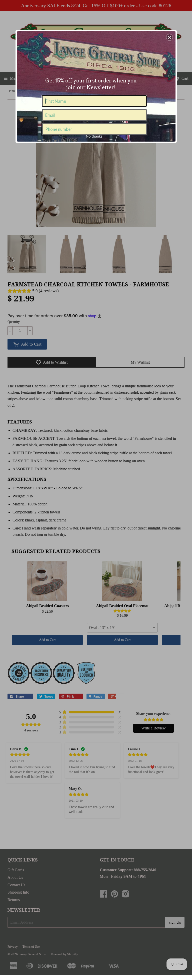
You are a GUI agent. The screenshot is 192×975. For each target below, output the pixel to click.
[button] (169, 37)
